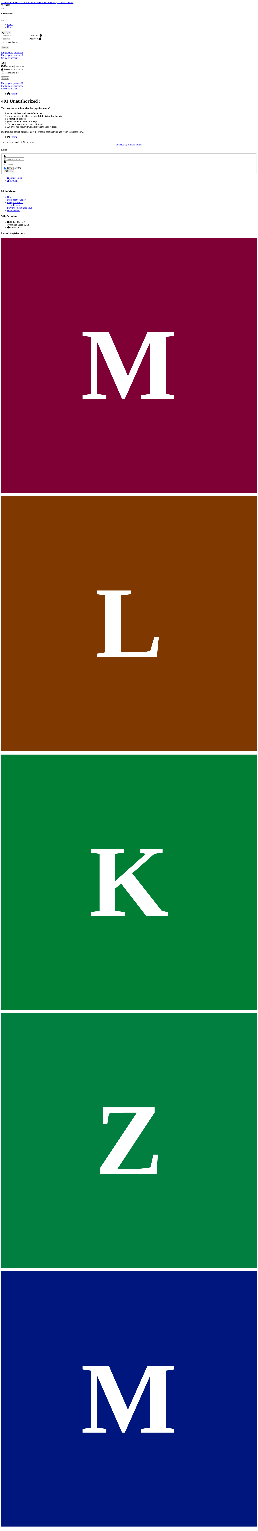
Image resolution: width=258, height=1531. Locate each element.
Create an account (9, 58)
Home (10, 197)
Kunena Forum (135, 144)
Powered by (121, 144)
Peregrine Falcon (15, 202)
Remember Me (14, 168)
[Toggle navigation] (2, 8)
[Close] (2, 20)
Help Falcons (13, 210)
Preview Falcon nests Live (19, 208)
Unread (10, 27)
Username (34, 35)
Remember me (12, 42)
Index (10, 24)
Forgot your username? (12, 55)
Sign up (13, 180)
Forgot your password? (12, 52)
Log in (5, 47)
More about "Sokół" (16, 200)
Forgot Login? (16, 178)
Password (34, 38)
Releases (17, 205)
